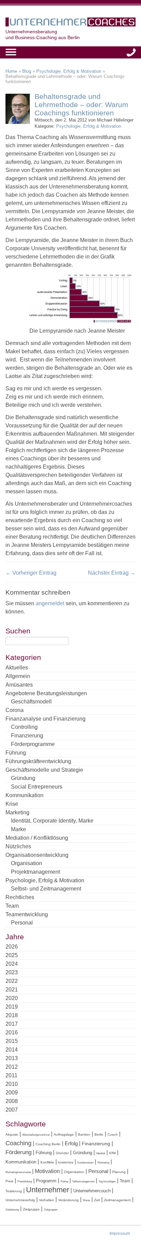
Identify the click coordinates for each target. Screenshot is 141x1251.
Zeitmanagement (117, 1200)
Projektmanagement (35, 872)
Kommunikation (24, 795)
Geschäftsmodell (31, 701)
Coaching (18, 1143)
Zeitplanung (12, 1209)
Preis (9, 1181)
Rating (64, 1181)
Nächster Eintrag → (112, 573)
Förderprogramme (33, 744)
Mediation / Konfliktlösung (36, 838)
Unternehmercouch (92, 1190)
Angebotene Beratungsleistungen (46, 693)
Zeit (97, 1200)
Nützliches (18, 846)
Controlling (24, 727)
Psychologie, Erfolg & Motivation (68, 71)
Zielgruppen (50, 1209)
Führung (15, 753)
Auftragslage (64, 1134)
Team (12, 906)
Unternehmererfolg (20, 1200)
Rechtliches (19, 897)
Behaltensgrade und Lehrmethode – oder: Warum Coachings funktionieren (81, 104)
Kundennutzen (85, 1162)
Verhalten (46, 1200)
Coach (112, 1134)
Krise (11, 804)
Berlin (98, 1134)
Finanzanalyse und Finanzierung (45, 719)
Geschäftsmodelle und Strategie (44, 770)
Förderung (18, 1152)
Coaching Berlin (48, 1144)
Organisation (26, 863)
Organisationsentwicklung (36, 855)
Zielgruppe (31, 1209)
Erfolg (71, 1143)
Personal (22, 923)
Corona (14, 710)
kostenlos (65, 1162)
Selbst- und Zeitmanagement (46, 889)
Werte (86, 1200)
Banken (84, 1134)
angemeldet (50, 603)
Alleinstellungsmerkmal (36, 1134)
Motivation (47, 1171)
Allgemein (17, 676)
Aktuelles (16, 667)
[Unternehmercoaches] (70, 23)
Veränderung (68, 1200)
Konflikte (47, 1162)
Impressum (120, 1233)
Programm (46, 1180)
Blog (26, 71)
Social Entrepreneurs (36, 787)
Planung (119, 1172)
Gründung (23, 778)
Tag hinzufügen (107, 1181)
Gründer (62, 1153)
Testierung (13, 1191)
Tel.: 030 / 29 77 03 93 (131, 52)
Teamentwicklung (26, 914)
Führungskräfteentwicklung (38, 761)
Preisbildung (24, 1181)
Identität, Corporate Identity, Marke (52, 821)
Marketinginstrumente (18, 1172)
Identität (100, 1153)
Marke (18, 829)
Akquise (11, 1134)
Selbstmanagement (83, 1181)
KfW (112, 1153)
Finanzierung (27, 735)
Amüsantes (19, 685)
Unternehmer (47, 1189)
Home (11, 71)
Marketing (17, 812)
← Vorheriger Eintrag (30, 573)
